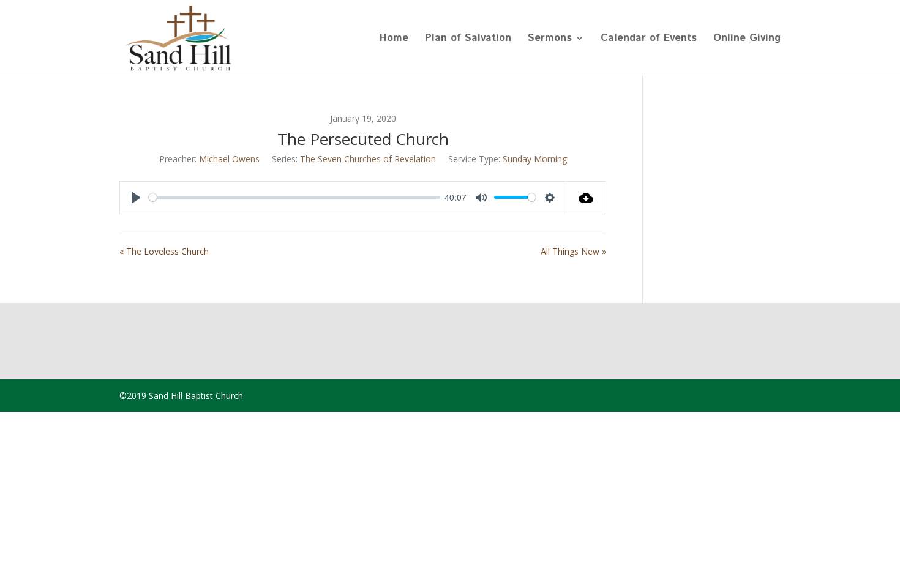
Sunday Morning (535, 159)
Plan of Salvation (468, 39)
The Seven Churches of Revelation (368, 159)
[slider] (294, 197)
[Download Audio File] (586, 197)
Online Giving (747, 39)
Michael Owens (229, 159)
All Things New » (573, 251)
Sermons (550, 39)
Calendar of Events (649, 39)
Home (394, 39)
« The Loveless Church (164, 251)
